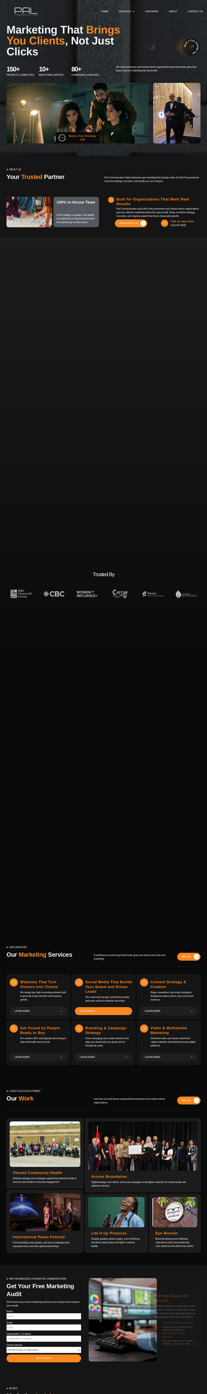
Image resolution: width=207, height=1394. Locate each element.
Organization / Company (19, 1333)
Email (9, 1322)
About (173, 11)
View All (186, 956)
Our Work (151, 11)
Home (104, 11)
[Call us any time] (164, 223)
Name (10, 1311)
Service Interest (14, 1345)
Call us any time (182, 221)
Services (125, 11)
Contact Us (195, 11)
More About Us (128, 223)
